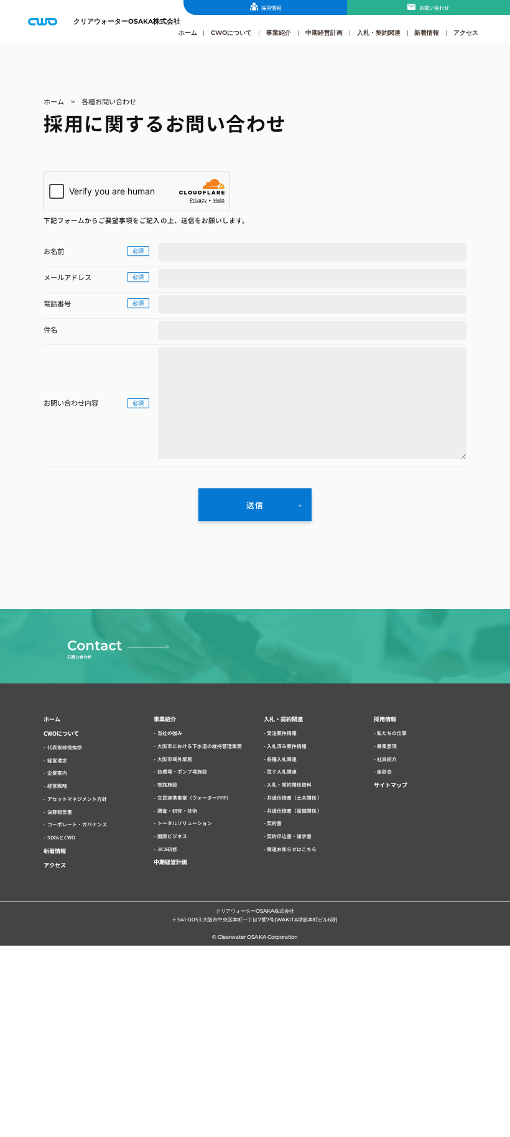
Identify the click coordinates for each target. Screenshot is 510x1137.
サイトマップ (390, 784)
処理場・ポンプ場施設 (182, 771)
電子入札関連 (282, 771)
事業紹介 (278, 32)
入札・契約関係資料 (289, 784)
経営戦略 (57, 785)
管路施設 (167, 784)
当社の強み (169, 732)
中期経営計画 (324, 32)
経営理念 (57, 760)
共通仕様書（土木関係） (294, 797)
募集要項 (387, 745)
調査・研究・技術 (177, 810)
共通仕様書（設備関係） (294, 810)
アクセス (465, 32)
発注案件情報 (282, 732)
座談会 (384, 771)
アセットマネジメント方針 (77, 798)
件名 (50, 329)
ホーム (187, 32)
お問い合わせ (434, 7)
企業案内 (57, 772)
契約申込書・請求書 (289, 836)
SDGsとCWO (61, 837)
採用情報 (271, 7)
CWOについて (231, 32)
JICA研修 (167, 849)
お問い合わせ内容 (71, 403)
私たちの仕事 (392, 732)
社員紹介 (387, 759)
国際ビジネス (172, 836)
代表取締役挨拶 (64, 747)
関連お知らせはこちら (292, 849)
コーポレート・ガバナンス (77, 824)
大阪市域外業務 (174, 759)
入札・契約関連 (379, 32)
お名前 (54, 251)
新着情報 (426, 32)
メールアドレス (67, 277)
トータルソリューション (184, 823)
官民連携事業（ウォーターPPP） (194, 797)
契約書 (274, 823)
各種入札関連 (282, 759)
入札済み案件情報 (287, 745)
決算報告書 (59, 811)
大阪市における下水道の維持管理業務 (199, 745)
